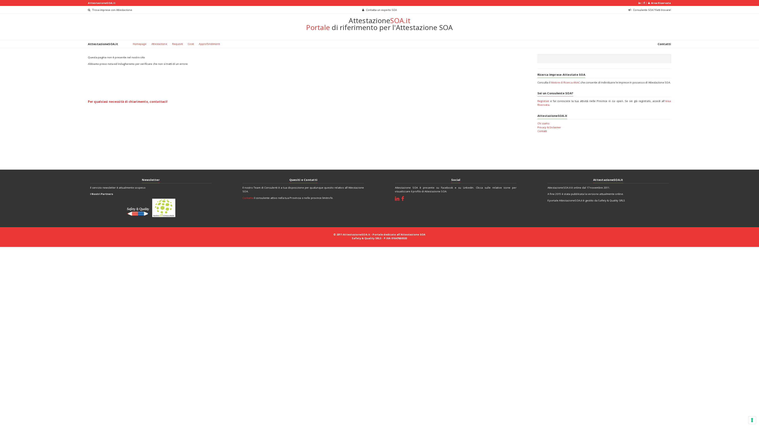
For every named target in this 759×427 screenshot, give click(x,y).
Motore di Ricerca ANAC (565, 82)
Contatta (248, 198)
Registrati (543, 101)
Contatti (664, 44)
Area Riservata (660, 3)
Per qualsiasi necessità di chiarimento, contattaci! (127, 102)
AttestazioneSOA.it (101, 3)
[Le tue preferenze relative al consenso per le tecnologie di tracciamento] (752, 420)
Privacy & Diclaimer (549, 127)
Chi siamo (543, 123)
